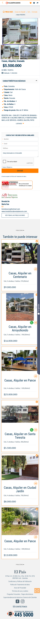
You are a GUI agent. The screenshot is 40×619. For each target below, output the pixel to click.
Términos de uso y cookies (20, 591)
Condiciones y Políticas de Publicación (20, 581)
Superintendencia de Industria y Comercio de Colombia (20, 597)
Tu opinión (38, 308)
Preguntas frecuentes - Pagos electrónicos (20, 594)
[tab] (20, 81)
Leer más (19, 123)
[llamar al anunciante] (31, 322)
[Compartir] (37, 3)
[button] (20, 81)
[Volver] (3, 3)
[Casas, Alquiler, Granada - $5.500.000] (20, 31)
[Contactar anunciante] (35, 270)
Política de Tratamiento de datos (18, 176)
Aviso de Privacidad (20, 588)
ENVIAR (20, 171)
